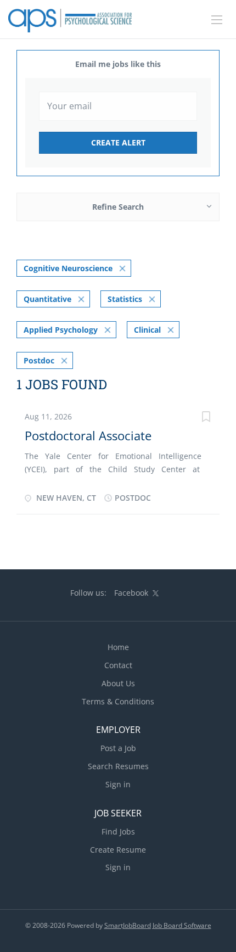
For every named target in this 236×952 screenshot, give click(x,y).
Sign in (118, 784)
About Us (118, 683)
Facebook (131, 592)
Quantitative (47, 299)
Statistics (125, 299)
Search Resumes (118, 766)
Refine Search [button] (118, 206)
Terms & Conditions (118, 701)
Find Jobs (118, 831)
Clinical (147, 329)
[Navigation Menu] (216, 19)
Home (118, 647)
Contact (118, 665)
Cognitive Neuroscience (68, 268)
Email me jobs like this (118, 64)
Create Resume (118, 849)
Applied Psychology (61, 329)
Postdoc (39, 360)
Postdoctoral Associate (88, 435)
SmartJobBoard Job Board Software (157, 925)
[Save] (205, 418)
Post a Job (118, 748)
